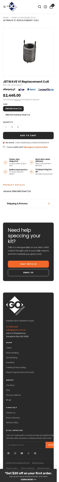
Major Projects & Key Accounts (20, 372)
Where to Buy (12, 422)
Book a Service (13, 417)
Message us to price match (36, 147)
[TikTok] (28, 453)
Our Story (10, 385)
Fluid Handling (12, 352)
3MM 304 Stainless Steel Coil (17, 114)
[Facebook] (8, 453)
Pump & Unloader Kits (23, 17)
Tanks (8, 347)
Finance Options (13, 395)
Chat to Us (10, 412)
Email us (28, 272)
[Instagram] (15, 453)
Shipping (17, 99)
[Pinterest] (35, 453)
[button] (4, 6)
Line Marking (11, 357)
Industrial (10, 362)
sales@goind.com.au (16, 330)
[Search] (39, 7)
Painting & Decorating (16, 367)
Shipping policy (43, 468)
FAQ (8, 390)
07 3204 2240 (12, 326)
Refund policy (38, 463)
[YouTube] (21, 453)
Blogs (8, 399)
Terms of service (27, 468)
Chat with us (28, 264)
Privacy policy (12, 468)
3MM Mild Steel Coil (13, 108)
